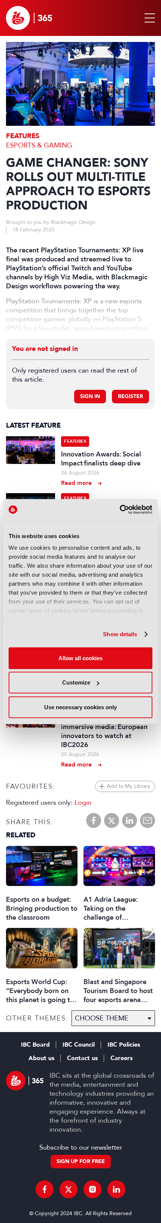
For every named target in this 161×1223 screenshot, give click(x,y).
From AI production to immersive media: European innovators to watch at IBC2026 (104, 731)
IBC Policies (123, 1045)
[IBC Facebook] (45, 1189)
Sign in (90, 396)
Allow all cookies (80, 658)
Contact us (82, 1058)
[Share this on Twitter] (111, 820)
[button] (148, 17)
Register (130, 396)
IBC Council (79, 1045)
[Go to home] (29, 18)
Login (83, 802)
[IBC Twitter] (69, 1189)
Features (22, 136)
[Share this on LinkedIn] (129, 820)
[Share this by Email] (147, 820)
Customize (76, 682)
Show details (120, 634)
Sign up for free (81, 1161)
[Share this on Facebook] (93, 820)
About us (41, 1058)
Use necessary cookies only (80, 707)
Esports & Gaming (39, 145)
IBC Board (35, 1045)
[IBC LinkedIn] (116, 1189)
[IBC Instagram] (92, 1189)
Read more (76, 483)
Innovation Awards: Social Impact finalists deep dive (101, 459)
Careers (121, 1058)
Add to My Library (128, 786)
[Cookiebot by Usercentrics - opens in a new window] (119, 510)
